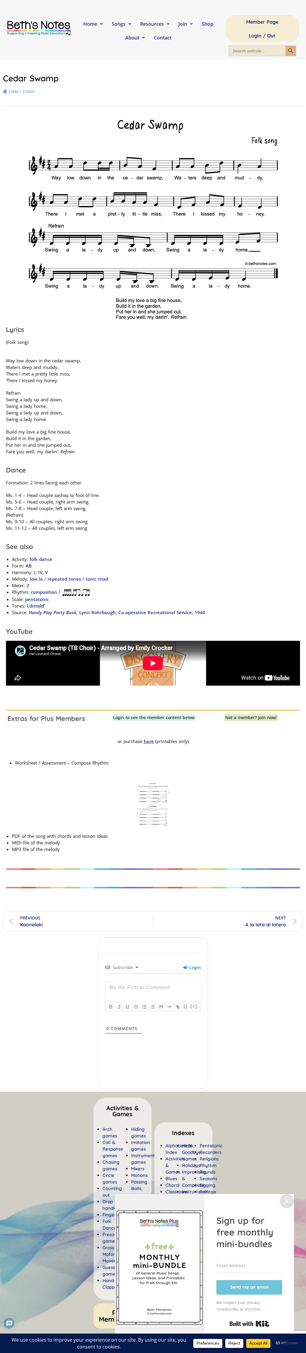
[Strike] (136, 1006)
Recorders (210, 1152)
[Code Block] (169, 1006)
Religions (209, 1159)
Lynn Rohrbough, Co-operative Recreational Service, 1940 (117, 612)
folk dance (41, 559)
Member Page (262, 22)
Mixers (137, 1169)
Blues (171, 1178)
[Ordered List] (144, 1006)
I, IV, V (40, 572)
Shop (207, 24)
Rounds (207, 1172)
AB (29, 566)
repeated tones (64, 579)
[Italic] (119, 1006)
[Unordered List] (153, 1006)
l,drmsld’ (36, 606)
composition (44, 592)
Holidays (191, 1165)
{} (185, 1006)
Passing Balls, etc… (139, 1188)
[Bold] (111, 1006)
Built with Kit (249, 1323)
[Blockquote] (161, 1006)
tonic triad (97, 579)
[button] (183, 1133)
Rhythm (208, 1165)
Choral (173, 1185)
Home (90, 24)
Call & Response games (112, 1149)
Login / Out (262, 36)
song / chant (22, 91)
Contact (163, 37)
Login (194, 967)
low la (36, 579)
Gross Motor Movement (113, 1254)
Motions (139, 1175)
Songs (119, 24)
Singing (207, 1185)
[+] (194, 1006)
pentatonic (37, 599)
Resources (152, 24)
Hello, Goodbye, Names (192, 1152)
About (132, 37)
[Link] (178, 1006)
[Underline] (127, 1006)
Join (182, 24)
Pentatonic (211, 1145)
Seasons (208, 1178)
